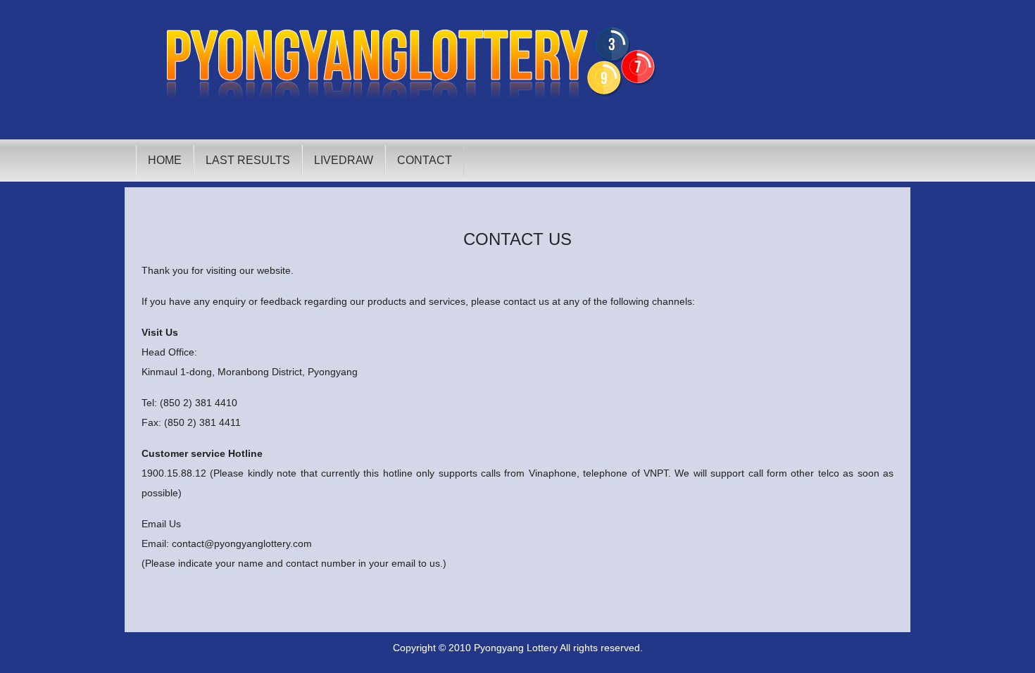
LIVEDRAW (343, 160)
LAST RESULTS (248, 160)
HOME (165, 160)
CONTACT (424, 160)
